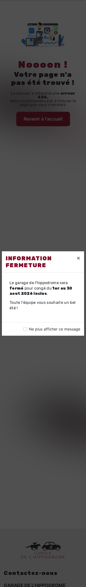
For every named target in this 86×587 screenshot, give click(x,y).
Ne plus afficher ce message (54, 329)
